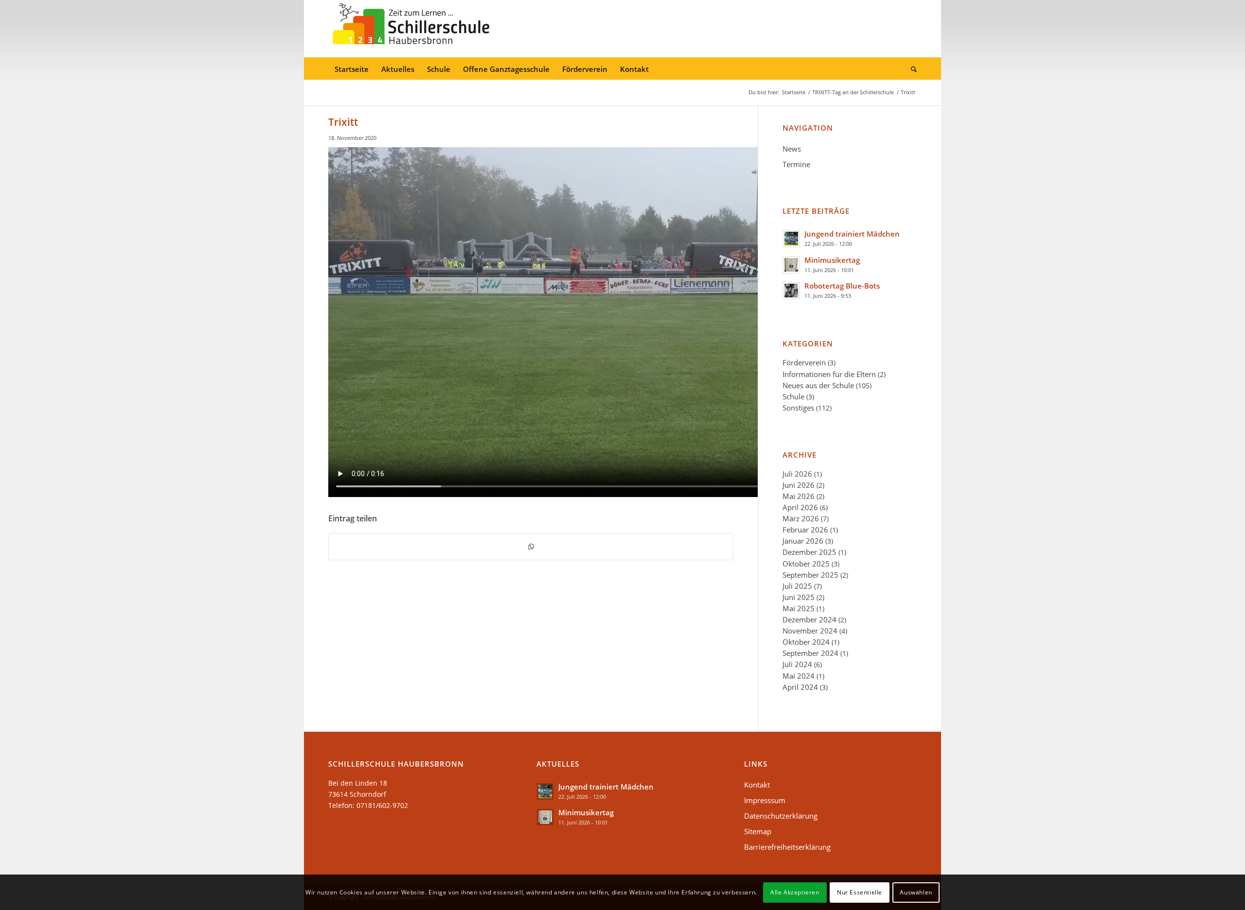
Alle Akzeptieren (794, 892)
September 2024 (810, 653)
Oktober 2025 (806, 563)
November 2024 (810, 630)
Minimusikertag (832, 260)
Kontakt (757, 785)
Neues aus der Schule (818, 385)
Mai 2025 (799, 608)
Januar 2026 (803, 541)
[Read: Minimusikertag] (791, 265)
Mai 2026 (799, 496)
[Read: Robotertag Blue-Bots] (791, 290)
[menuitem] (351, 69)
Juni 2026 (799, 485)
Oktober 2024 (806, 642)
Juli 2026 (797, 474)
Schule (793, 396)
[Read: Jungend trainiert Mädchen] (791, 238)
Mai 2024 (799, 676)
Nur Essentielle (859, 892)
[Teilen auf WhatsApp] (531, 546)
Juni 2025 (799, 597)
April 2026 (800, 507)
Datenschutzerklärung (781, 816)
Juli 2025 (797, 586)
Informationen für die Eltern (829, 374)
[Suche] (911, 69)
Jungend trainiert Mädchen (852, 234)
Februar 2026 (805, 529)
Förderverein (804, 362)
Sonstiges (798, 407)
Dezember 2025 (809, 552)
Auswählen (916, 892)
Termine (796, 164)
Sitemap (757, 831)
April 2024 (800, 687)
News (792, 149)
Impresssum (764, 800)
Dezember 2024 (809, 619)
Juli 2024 (797, 664)
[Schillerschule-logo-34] (411, 28)
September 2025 (810, 575)
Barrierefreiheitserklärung (787, 847)
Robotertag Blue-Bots (842, 286)
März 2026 (801, 518)
